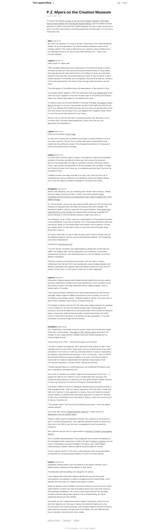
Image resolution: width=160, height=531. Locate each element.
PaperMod (92, 528)
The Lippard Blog (42, 2)
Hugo (87, 528)
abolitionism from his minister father (62, 414)
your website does (100, 93)
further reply (71, 134)
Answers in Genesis (54, 520)
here (86, 395)
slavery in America (98, 441)
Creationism (66, 520)
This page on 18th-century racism (83, 332)
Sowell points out (65, 244)
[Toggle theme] (53, 3)
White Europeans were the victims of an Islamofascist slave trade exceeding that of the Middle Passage (79, 197)
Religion (76, 520)
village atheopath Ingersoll (77, 412)
